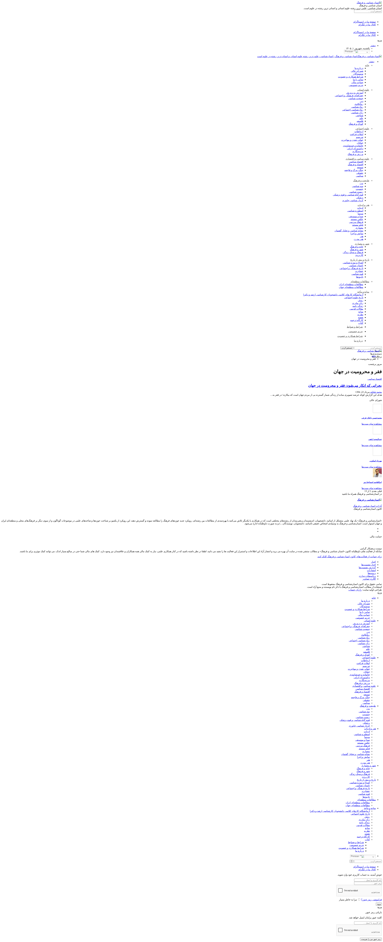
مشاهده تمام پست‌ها (372, 424)
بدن (361, 183)
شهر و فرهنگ (356, 249)
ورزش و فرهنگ (355, 154)
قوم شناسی (357, 274)
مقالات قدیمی (356, 309)
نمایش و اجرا (357, 233)
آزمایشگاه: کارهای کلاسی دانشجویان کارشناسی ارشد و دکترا (333, 294)
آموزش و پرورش (354, 92)
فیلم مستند (357, 225)
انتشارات (371, 570)
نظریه (360, 314)
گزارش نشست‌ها (367, 567)
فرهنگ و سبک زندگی (353, 252)
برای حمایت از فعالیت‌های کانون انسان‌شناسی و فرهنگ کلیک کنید (349, 556)
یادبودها (359, 277)
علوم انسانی (363, 90)
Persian (349, 51)
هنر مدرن (358, 239)
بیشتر (373, 45)
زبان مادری (357, 303)
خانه (367, 65)
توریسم (359, 137)
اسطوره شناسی (355, 210)
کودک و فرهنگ (356, 124)
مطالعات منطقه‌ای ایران (351, 284)
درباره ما (359, 68)
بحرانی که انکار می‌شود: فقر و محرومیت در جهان (345, 385)
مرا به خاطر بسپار (348, 899)
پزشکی (359, 197)
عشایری (359, 271)
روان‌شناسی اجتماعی (352, 109)
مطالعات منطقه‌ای (360, 281)
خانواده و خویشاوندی (353, 145)
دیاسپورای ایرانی (355, 148)
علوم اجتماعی (362, 128)
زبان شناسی (357, 112)
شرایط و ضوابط (355, 327)
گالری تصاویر (369, 579)
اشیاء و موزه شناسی (353, 262)
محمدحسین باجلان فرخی (371, 418)
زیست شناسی (356, 192)
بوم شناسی (357, 186)
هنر (361, 236)
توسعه (360, 167)
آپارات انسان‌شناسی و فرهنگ (367, 506)
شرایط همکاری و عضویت (350, 76)
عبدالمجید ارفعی (375, 439)
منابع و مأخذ (363, 292)
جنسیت (359, 189)
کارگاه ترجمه (356, 320)
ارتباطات (358, 131)
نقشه (360, 317)
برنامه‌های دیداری (367, 576)
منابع (360, 311)
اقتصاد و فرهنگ (355, 164)
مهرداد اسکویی (375, 461)
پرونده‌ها (372, 573)
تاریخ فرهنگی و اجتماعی (351, 268)
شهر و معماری (362, 243)
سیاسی (359, 176)
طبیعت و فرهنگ (361, 180)
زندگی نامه (357, 306)
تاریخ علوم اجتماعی (353, 297)
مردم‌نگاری (357, 151)
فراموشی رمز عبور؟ (371, 899)
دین (361, 101)
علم (361, 118)
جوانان (360, 143)
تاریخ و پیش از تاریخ (359, 260)
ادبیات (360, 208)
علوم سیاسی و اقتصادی (357, 159)
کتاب (360, 323)
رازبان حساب (355, 590)
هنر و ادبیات (363, 205)
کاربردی (359, 255)
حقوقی (359, 173)
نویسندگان (358, 74)
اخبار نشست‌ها (368, 564)
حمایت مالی (357, 82)
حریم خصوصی (356, 85)
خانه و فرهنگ (356, 246)
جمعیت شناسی (355, 98)
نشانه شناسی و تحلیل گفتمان (349, 230)
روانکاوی (358, 104)
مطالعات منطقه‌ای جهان (351, 287)
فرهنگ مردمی (356, 222)
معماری (359, 227)
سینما (360, 213)
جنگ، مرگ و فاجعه (353, 170)
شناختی (359, 115)
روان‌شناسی (357, 107)
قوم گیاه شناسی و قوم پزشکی (348, 194)
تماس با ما (358, 79)
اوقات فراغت (356, 134)
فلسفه (360, 121)
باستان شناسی (356, 265)
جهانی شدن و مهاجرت (352, 140)
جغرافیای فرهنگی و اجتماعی (349, 95)
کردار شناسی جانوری (352, 200)
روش (360, 300)
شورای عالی (357, 71)
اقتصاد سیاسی (356, 161)
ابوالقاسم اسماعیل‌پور (372, 482)
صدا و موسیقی (356, 216)
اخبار (373, 562)
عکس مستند (357, 219)
